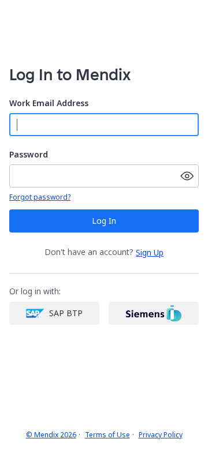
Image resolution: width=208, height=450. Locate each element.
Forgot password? (39, 197)
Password (28, 155)
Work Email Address (48, 103)
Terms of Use (107, 435)
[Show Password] (187, 175)
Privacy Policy (161, 435)
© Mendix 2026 (51, 435)
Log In (104, 221)
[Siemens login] (154, 313)
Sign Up (150, 252)
